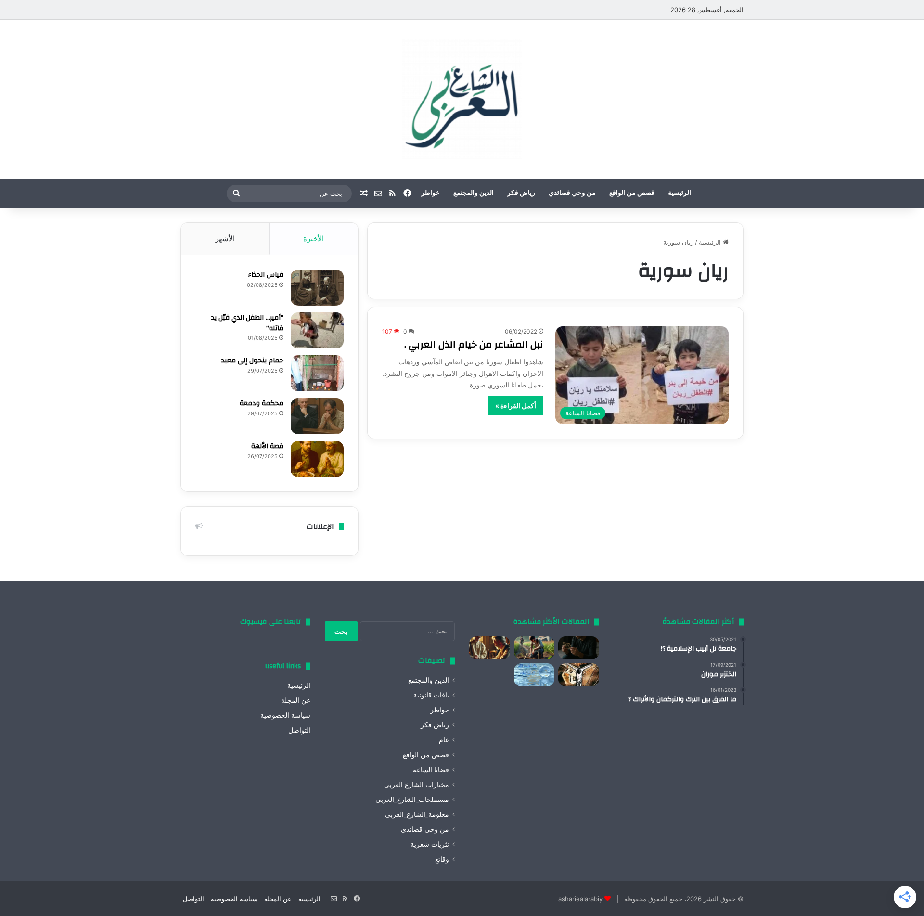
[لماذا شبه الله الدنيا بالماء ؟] (534, 674)
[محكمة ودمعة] (317, 416)
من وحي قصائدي (572, 193)
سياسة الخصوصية (285, 715)
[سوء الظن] (534, 647)
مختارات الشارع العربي (416, 784)
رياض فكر (521, 193)
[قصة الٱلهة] (317, 459)
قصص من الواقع (631, 193)
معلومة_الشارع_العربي (417, 814)
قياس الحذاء (265, 275)
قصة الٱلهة (267, 446)
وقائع (442, 859)
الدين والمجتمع (473, 193)
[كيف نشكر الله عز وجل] (489, 647)
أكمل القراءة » (515, 405)
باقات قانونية (431, 695)
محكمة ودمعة (261, 403)
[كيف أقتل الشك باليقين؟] (578, 647)
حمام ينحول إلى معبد (252, 360)
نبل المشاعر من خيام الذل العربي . (473, 344)
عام (444, 740)
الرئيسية (679, 193)
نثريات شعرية (430, 844)
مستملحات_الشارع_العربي (412, 799)
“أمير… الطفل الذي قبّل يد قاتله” (247, 323)
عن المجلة (295, 700)
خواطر (430, 193)
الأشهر (225, 238)
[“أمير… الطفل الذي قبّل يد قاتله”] (317, 330)
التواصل (299, 730)
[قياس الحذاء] (317, 288)
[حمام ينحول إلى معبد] (317, 373)
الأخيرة (313, 238)
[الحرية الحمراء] (578, 674)
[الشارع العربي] (462, 99)
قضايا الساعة (431, 770)
